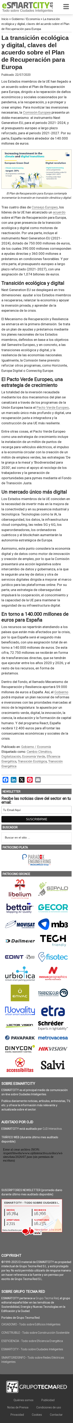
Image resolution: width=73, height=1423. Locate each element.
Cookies (37, 1414)
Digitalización (11, 756)
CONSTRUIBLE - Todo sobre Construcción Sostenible (35, 1332)
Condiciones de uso (48, 1407)
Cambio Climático (39, 752)
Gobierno (61, 692)
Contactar (56, 1414)
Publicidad (48, 1400)
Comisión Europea (37, 112)
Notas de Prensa (17, 1407)
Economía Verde (33, 756)
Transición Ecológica (32, 761)
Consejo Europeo (45, 207)
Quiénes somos (23, 1400)
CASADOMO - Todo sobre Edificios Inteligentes (30, 1324)
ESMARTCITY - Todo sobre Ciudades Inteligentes (32, 1349)
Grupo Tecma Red (47, 1298)
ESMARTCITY (27, 7)
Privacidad (17, 1414)
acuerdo (59, 212)
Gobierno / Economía (26, 19)
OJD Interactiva (52, 1128)
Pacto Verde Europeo (52, 407)
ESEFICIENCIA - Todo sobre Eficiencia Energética (32, 1341)
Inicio (4, 19)
